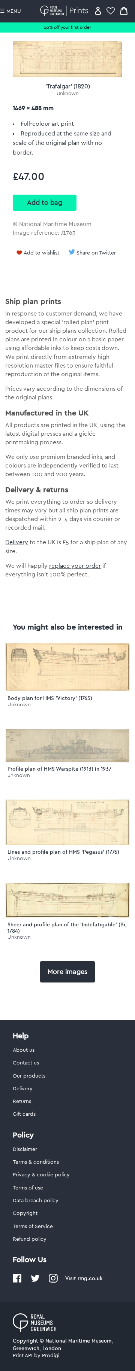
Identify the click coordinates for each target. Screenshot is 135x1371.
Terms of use (28, 1188)
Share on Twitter (96, 253)
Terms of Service (33, 1226)
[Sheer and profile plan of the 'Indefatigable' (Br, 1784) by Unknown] (67, 916)
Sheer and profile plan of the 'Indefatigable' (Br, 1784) (67, 927)
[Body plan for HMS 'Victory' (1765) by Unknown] (67, 689)
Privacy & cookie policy (41, 1174)
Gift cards (24, 1114)
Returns (22, 1101)
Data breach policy (35, 1200)
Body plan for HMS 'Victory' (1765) (50, 698)
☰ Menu (10, 11)
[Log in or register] (98, 11)
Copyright (25, 1213)
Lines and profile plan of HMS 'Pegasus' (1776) (63, 852)
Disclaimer (25, 1149)
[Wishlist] (111, 11)
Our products (29, 1076)
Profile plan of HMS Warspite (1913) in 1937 (59, 768)
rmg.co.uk (90, 1278)
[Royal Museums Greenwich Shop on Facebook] (17, 1281)
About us (23, 1050)
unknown (19, 775)
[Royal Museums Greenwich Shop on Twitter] (35, 1281)
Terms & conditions (36, 1162)
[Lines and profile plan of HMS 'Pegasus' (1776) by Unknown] (67, 843)
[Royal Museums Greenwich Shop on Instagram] (53, 1281)
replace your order (75, 566)
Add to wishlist (41, 253)
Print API (23, 1355)
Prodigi (50, 1355)
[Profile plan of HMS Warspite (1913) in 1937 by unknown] (67, 761)
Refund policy (29, 1239)
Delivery (16, 542)
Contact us (26, 1063)
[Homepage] (65, 10)
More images (67, 971)
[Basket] (123, 11)
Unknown (68, 93)
